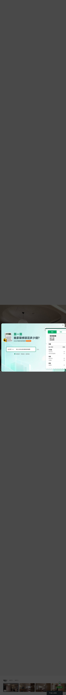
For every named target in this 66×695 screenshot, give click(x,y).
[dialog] (33, 347)
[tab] (52, 331)
